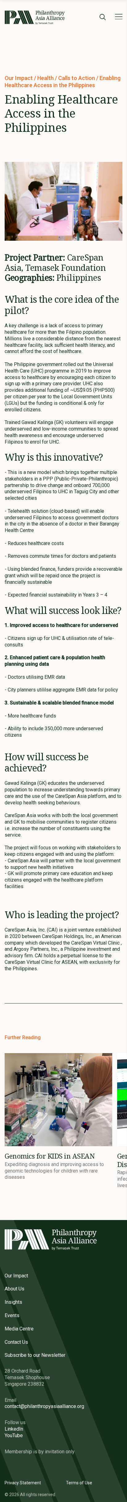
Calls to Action (77, 78)
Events (12, 1315)
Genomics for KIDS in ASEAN (50, 1155)
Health (46, 78)
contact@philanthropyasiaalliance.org (44, 1406)
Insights (13, 1302)
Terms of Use (79, 1482)
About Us (14, 1289)
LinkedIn (14, 1429)
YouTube (14, 1435)
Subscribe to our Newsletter (35, 1355)
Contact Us (16, 1342)
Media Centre (19, 1329)
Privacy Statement (23, 1482)
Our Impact (19, 78)
